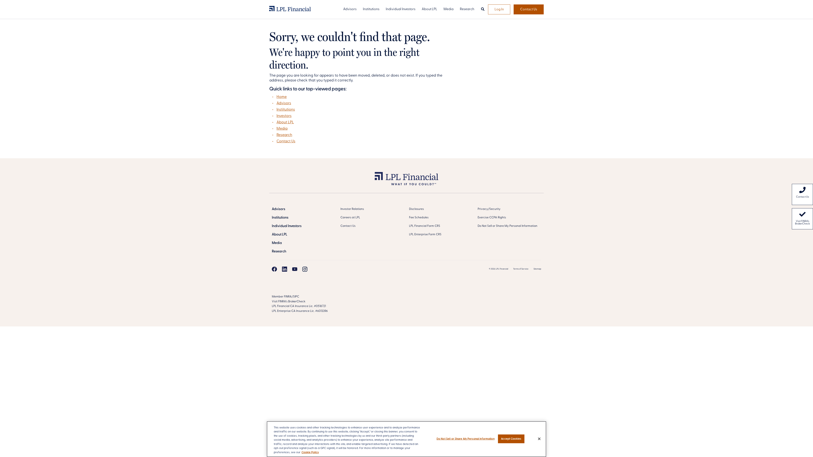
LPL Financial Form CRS (424, 226)
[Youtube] (294, 269)
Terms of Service (520, 269)
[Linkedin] (284, 269)
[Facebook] (274, 269)
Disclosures (416, 209)
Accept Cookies (511, 438)
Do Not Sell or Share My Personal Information (507, 226)
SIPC (296, 296)
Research (284, 135)
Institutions (286, 110)
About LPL (285, 122)
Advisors (284, 103)
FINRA (288, 296)
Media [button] (449, 9)
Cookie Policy (310, 452)
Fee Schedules (419, 217)
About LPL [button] (429, 9)
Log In (499, 9)
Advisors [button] (350, 9)
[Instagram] (304, 269)
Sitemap (537, 269)
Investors (284, 116)
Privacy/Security (489, 209)
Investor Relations (352, 209)
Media (282, 129)
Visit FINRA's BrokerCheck (802, 222)
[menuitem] (802, 194)
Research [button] (467, 9)
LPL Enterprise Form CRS (425, 234)
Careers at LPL (350, 217)
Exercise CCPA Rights (492, 217)
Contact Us (528, 9)
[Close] (539, 438)
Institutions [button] (371, 9)
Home (282, 97)
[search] (483, 9)
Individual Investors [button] (400, 9)
